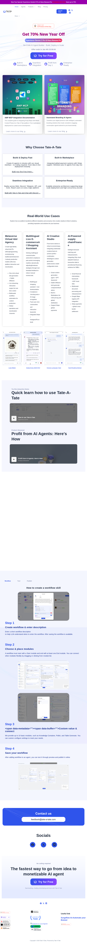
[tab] (8, 581)
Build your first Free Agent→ (22, 172)
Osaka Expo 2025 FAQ (33, 368)
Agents (23, 6)
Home (16, 6)
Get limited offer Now (59, 2)
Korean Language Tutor (54, 368)
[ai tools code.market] (36, 929)
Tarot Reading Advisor (75, 368)
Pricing (45, 6)
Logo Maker (12, 368)
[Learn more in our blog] (25, 132)
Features (30, 6)
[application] (34, 6)
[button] (61, 11)
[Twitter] (72, 10)
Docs (16, 16)
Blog (39, 6)
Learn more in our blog (14, 131)
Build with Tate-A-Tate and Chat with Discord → (22, 193)
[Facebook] (69, 10)
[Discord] (70, 13)
